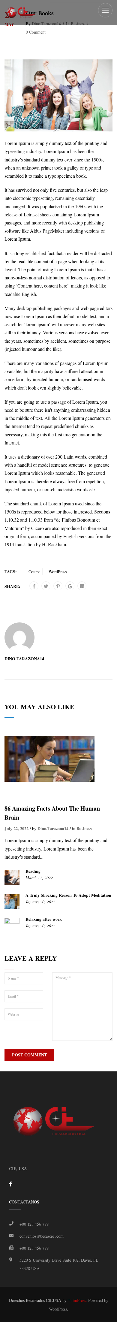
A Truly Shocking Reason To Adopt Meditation (68, 895)
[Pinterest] (58, 586)
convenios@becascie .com (42, 1236)
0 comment (36, 32)
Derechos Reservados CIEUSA (35, 1300)
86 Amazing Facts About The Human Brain (52, 813)
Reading (33, 871)
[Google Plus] (70, 586)
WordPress (58, 571)
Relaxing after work (44, 919)
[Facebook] (34, 586)
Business (84, 828)
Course (34, 571)
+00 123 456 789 (34, 1224)
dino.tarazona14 (24, 658)
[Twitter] (46, 586)
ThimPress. (77, 1300)
